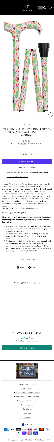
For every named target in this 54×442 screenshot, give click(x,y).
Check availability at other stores (17, 177)
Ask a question (26, 260)
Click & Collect (27, 388)
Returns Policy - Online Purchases (27, 392)
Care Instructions (27, 405)
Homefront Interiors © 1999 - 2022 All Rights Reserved (27, 440)
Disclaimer (27, 413)
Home (26, 125)
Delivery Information (27, 384)
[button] (40, 7)
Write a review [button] (27, 348)
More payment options (27, 167)
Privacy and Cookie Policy (27, 401)
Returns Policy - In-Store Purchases (27, 397)
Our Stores (27, 409)
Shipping (23, 143)
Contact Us (27, 417)
